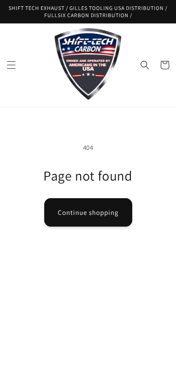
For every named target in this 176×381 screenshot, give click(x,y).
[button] (11, 65)
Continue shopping (88, 212)
